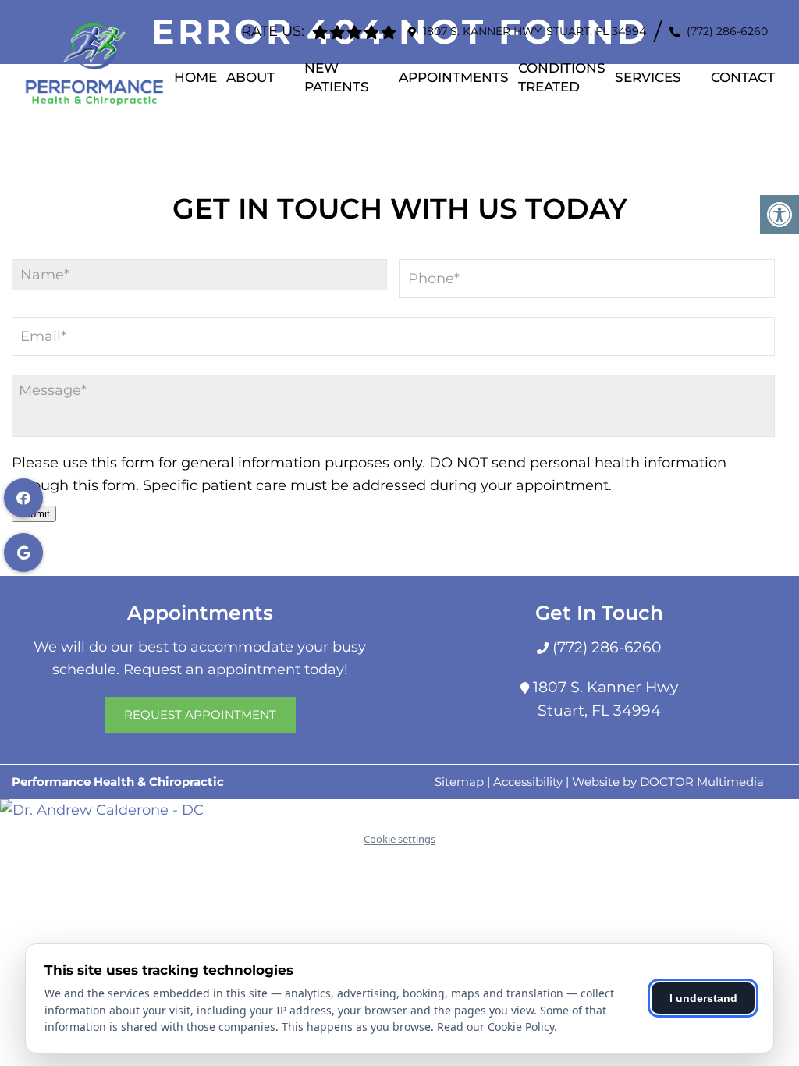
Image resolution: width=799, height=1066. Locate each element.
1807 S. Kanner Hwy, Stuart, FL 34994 (534, 31)
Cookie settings (399, 839)
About (250, 77)
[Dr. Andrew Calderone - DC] (399, 810)
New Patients (336, 77)
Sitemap (459, 781)
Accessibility (528, 781)
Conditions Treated (561, 77)
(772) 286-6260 (727, 31)
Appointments (454, 77)
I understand (703, 998)
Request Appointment (200, 714)
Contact (743, 77)
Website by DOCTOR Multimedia (668, 781)
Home (195, 77)
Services (648, 77)
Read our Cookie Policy (495, 1026)
